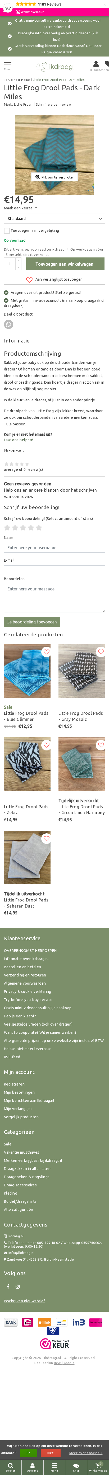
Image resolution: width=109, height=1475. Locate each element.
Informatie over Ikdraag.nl (26, 959)
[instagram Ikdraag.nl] (17, 1286)
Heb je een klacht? (20, 1016)
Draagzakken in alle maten (27, 1169)
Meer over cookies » (85, 1453)
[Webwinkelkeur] (54, 1343)
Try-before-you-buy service (28, 1000)
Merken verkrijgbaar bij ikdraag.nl (33, 1160)
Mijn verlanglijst (18, 1109)
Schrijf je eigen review (53, 104)
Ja (29, 1453)
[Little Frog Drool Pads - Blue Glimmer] (27, 671)
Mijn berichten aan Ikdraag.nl (29, 1100)
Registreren (14, 1084)
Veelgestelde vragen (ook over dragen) (38, 1024)
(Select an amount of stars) (48, 518)
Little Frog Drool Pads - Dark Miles (59, 79)
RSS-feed (12, 1057)
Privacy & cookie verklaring (27, 991)
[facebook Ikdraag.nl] (8, 1286)
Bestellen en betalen (22, 967)
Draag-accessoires (20, 1185)
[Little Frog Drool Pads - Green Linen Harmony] (81, 764)
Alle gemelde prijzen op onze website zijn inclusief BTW (54, 1041)
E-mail (9, 560)
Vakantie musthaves (21, 1152)
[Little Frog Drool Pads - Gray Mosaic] (81, 671)
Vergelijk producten (21, 1117)
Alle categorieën (18, 1210)
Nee (50, 1453)
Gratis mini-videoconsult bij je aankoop (38, 1008)
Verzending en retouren (25, 975)
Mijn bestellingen (19, 1092)
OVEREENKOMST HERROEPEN (30, 950)
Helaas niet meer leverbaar (27, 1049)
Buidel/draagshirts (20, 1201)
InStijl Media (64, 1363)
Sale (8, 1144)
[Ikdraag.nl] (54, 66)
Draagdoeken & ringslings (27, 1177)
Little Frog (22, 104)
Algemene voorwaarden (25, 983)
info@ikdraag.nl (21, 1253)
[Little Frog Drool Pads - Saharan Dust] (27, 858)
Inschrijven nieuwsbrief (24, 1301)
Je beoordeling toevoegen (32, 621)
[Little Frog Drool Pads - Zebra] (27, 764)
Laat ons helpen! (18, 440)
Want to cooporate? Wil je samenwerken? (40, 1032)
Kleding (10, 1193)
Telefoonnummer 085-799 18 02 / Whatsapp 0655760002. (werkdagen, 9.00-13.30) (53, 1244)
